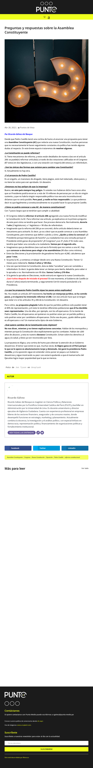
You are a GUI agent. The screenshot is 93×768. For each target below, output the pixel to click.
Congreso (27, 457)
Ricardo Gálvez (16, 397)
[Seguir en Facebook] (42, 3)
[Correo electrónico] (42, 432)
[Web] (38, 432)
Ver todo (84, 468)
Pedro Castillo (58, 457)
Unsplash (36, 367)
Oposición (49, 457)
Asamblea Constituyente (15, 457)
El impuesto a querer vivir (21, 529)
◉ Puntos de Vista (26, 127)
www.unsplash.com (24, 725)
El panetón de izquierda (20, 597)
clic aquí (40, 721)
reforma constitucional (72, 457)
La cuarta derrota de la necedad (24, 616)
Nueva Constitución (38, 457)
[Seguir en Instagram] (51, 3)
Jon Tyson (21, 367)
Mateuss (26, 757)
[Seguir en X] (46, 3)
